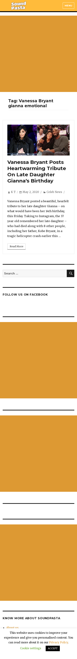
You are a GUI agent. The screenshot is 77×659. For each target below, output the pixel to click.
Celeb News (54, 192)
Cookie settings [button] (30, 648)
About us (12, 627)
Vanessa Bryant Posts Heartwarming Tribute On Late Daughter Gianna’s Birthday (36, 171)
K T (13, 192)
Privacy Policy (58, 642)
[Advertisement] (38, 54)
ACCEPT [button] (53, 648)
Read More (16, 246)
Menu (68, 5)
